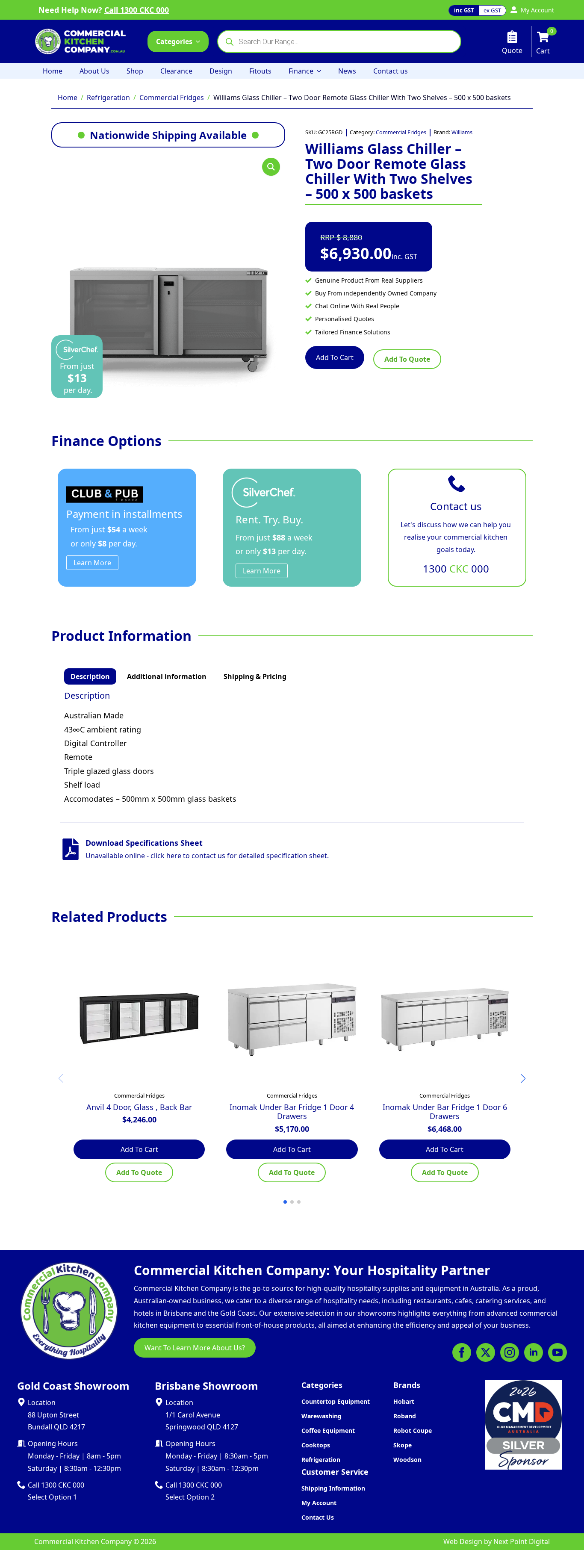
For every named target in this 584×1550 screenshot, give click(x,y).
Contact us (390, 71)
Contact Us (317, 1517)
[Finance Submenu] (321, 71)
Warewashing (321, 1416)
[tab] (90, 676)
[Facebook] (461, 1352)
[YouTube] (557, 1352)
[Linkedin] (533, 1352)
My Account (318, 1503)
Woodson (407, 1460)
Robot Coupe (412, 1430)
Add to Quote (407, 359)
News (347, 71)
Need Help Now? (103, 10)
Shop (135, 71)
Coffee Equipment (328, 1430)
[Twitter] (485, 1352)
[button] (271, 167)
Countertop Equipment (335, 1401)
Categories (174, 41)
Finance (301, 71)
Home (52, 71)
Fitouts (260, 71)
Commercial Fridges (171, 97)
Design (220, 71)
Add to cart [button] (139, 1149)
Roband (404, 1416)
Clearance (176, 71)
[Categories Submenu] (200, 41)
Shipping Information (333, 1488)
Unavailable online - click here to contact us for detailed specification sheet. (207, 855)
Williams (461, 132)
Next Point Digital (521, 1541)
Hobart (403, 1401)
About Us (94, 71)
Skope (402, 1445)
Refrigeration (108, 97)
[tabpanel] (292, 748)
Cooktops (315, 1445)
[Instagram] (509, 1352)
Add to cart (335, 357)
